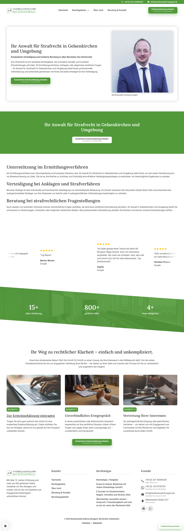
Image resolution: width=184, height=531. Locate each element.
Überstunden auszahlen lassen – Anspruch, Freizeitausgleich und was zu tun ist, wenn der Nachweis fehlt (114, 502)
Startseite (63, 10)
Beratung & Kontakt (117, 10)
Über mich (98, 10)
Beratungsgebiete (60, 497)
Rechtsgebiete (58, 484)
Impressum (86, 523)
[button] (80, 10)
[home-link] (22, 10)
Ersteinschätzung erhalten (170, 526)
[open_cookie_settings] (5, 526)
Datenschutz (97, 523)
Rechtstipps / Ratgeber (107, 480)
